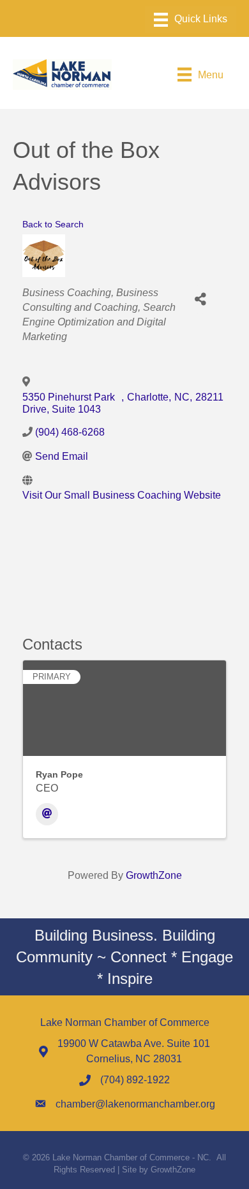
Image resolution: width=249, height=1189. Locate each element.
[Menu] (190, 19)
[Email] (47, 814)
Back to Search (53, 224)
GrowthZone (154, 875)
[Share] (200, 299)
